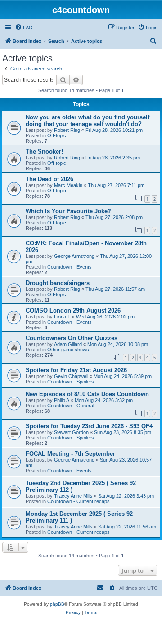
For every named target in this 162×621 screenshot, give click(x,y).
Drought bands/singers (58, 283)
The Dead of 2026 (49, 179)
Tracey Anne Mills (73, 496)
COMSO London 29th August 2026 (73, 310)
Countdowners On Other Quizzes (71, 338)
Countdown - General (70, 405)
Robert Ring (67, 130)
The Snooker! (44, 151)
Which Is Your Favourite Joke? (68, 211)
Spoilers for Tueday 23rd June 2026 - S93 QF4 (89, 426)
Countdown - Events (69, 267)
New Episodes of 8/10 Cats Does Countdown (87, 394)
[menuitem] (24, 27)
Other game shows (68, 349)
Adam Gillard (68, 344)
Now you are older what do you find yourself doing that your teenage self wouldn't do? (87, 120)
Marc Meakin (68, 185)
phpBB (57, 604)
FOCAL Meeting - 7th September (70, 453)
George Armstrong (74, 256)
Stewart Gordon (71, 432)
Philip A (61, 400)
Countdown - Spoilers (70, 381)
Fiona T (62, 316)
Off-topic (56, 135)
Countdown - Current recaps (78, 501)
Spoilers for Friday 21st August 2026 (76, 370)
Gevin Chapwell (71, 376)
